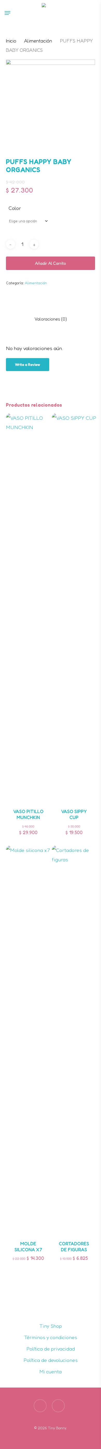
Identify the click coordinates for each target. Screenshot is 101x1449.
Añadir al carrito (50, 263)
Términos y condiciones (50, 1337)
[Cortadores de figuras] (74, 1040)
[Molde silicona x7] (28, 1040)
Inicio (11, 41)
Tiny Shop (50, 1326)
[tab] (50, 319)
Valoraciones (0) (50, 319)
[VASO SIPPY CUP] (74, 607)
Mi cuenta (50, 1371)
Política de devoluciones (51, 1360)
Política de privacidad (50, 1349)
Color (15, 208)
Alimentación (38, 41)
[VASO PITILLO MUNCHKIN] (28, 607)
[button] (7, 13)
